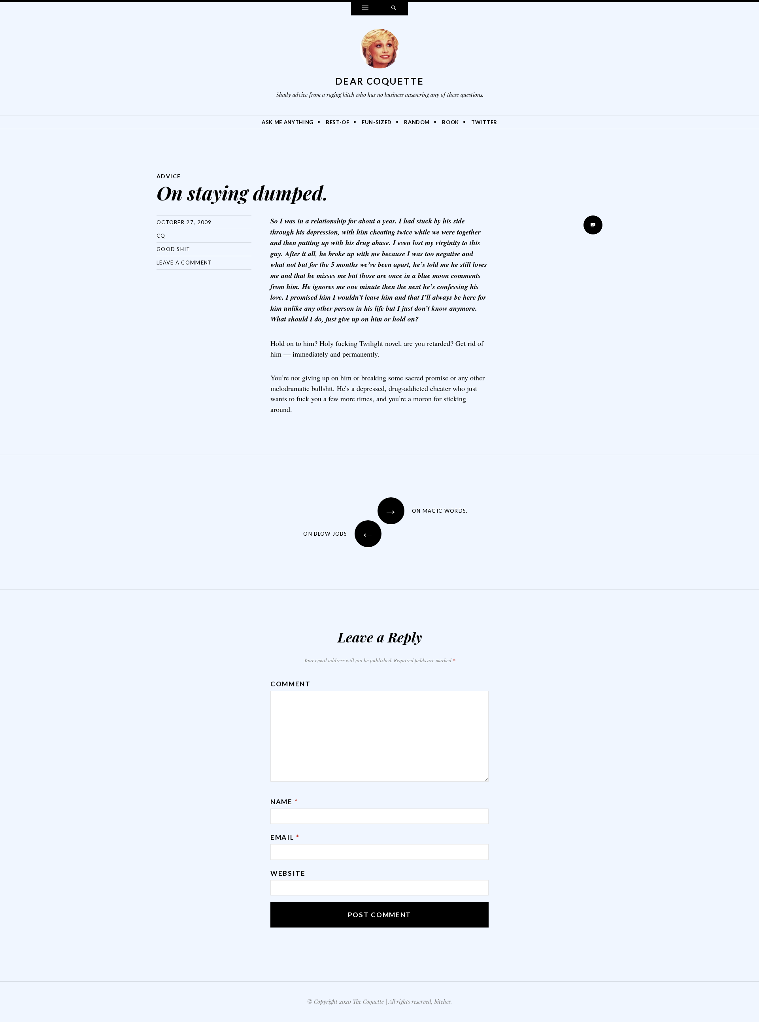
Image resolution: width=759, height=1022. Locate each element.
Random (417, 122)
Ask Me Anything (287, 122)
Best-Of (337, 122)
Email (285, 837)
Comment (290, 684)
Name (284, 801)
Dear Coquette (379, 81)
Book (450, 122)
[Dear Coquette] (379, 50)
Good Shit (174, 249)
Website (288, 873)
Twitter (484, 122)
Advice (169, 176)
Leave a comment (184, 262)
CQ (161, 235)
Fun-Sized (377, 122)
